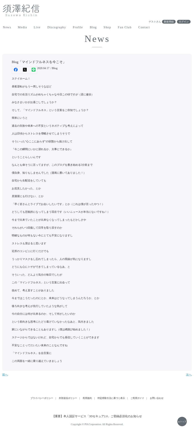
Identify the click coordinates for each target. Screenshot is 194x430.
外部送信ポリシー (68, 398)
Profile (78, 27)
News (7, 27)
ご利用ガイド (137, 398)
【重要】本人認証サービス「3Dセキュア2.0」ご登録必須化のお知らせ (97, 416)
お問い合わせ (156, 398)
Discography (56, 27)
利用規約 (87, 398)
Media (22, 27)
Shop (107, 27)
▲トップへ (182, 423)
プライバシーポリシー (42, 398)
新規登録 (169, 21)
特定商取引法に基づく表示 (111, 398)
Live (37, 27)
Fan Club (124, 27)
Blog (93, 27)
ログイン (184, 21)
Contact (144, 27)
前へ (5, 374)
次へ (189, 374)
